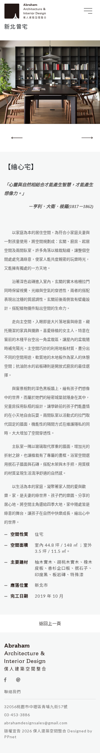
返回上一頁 (50, 623)
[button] (85, 140)
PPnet (10, 736)
